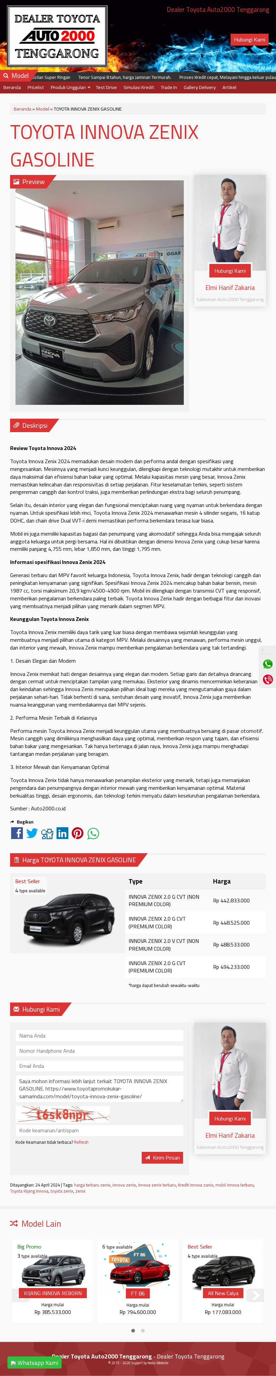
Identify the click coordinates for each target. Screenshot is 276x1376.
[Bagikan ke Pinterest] (77, 836)
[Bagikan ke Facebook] (17, 836)
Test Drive (106, 87)
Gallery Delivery (200, 87)
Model (42, 108)
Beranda (12, 87)
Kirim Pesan (165, 1158)
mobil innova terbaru (234, 1185)
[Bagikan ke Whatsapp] (93, 836)
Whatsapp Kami (37, 1362)
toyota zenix (61, 1191)
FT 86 (138, 1293)
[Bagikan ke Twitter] (32, 836)
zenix (80, 1191)
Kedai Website (157, 1362)
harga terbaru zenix (92, 1185)
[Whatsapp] (267, 664)
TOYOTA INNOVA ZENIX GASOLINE (104, 146)
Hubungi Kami (249, 39)
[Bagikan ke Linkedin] (62, 836)
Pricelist (36, 87)
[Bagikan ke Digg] (47, 836)
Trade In (169, 87)
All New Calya (223, 1293)
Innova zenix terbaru (157, 1185)
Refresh (81, 1142)
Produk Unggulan (68, 87)
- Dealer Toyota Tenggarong (138, 1356)
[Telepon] (267, 679)
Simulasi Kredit (139, 87)
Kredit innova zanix (195, 1185)
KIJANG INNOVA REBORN (53, 1293)
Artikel (229, 87)
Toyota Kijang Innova (29, 1191)
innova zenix (124, 1185)
